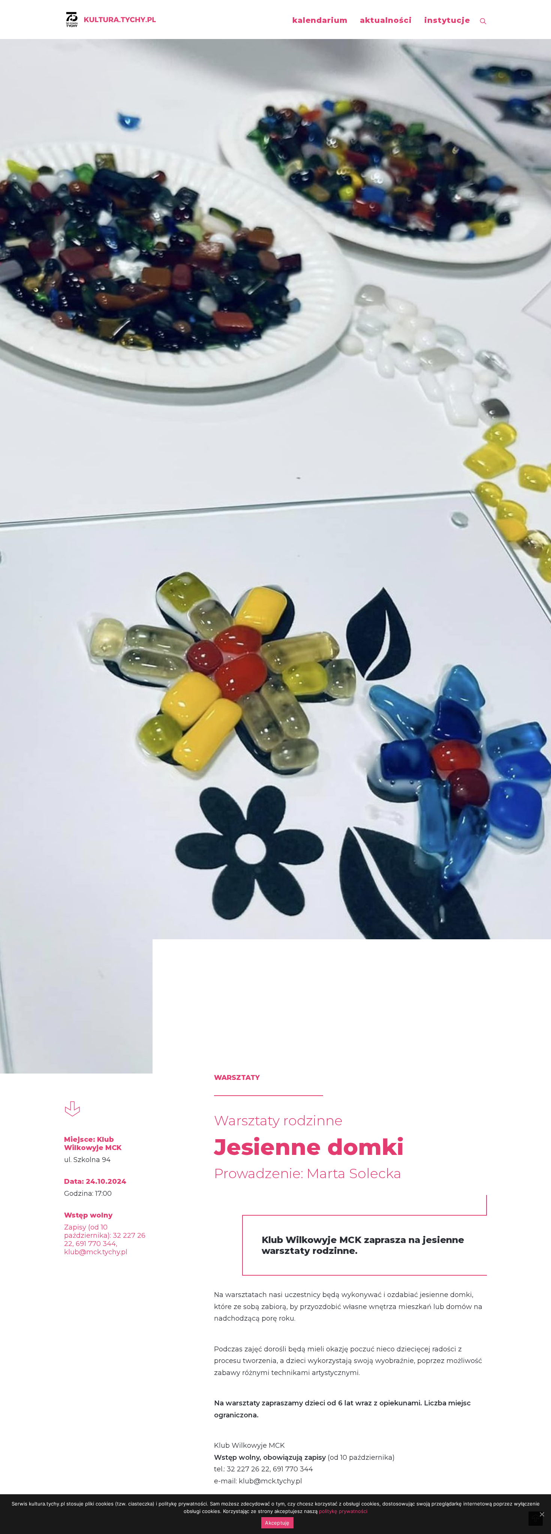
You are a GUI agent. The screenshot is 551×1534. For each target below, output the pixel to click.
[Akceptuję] (541, 1514)
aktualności (386, 20)
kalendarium (319, 20)
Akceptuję (277, 1523)
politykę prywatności (343, 1511)
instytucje (447, 20)
